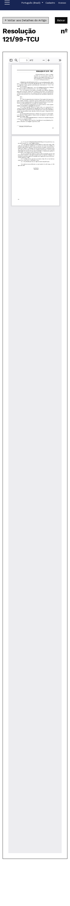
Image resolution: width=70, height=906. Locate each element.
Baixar (62, 20)
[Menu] (7, 3)
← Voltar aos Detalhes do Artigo (26, 20)
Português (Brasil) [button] (31, 2)
